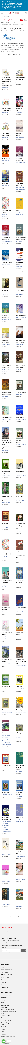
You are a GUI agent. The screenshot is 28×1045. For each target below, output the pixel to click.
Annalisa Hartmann (7, 612)
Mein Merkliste (5, 972)
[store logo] (14, 12)
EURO (25, 19)
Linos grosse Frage (7, 417)
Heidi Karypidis (20, 637)
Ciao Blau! (18, 210)
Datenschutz (4, 987)
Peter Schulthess (20, 137)
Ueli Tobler (18, 531)
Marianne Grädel (6, 854)
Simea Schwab (19, 344)
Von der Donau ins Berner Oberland (20, 767)
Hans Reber (19, 796)
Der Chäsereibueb (21, 392)
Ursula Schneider (6, 768)
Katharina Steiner (6, 419)
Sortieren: (7, 57)
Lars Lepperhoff (20, 187)
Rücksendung (4, 985)
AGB (2, 990)
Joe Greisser (5, 87)
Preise (2, 980)
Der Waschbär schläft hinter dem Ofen (21, 661)
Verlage (8, 22)
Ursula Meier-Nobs (21, 475)
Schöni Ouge (5, 792)
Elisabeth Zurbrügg (21, 419)
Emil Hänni (5, 294)
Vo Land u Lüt (6, 686)
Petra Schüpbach (20, 189)
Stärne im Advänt (20, 417)
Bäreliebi (4, 733)
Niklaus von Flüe (6, 902)
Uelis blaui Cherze (7, 262)
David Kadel (19, 112)
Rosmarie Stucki (6, 319)
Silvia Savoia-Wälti (20, 162)
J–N (12, 22)
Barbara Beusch (6, 904)
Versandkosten (5, 977)
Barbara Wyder (6, 264)
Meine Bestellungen (6, 969)
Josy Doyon (19, 241)
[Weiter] (17, 916)
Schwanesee (5, 710)
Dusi (3, 852)
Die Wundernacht (21, 608)
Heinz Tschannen (20, 856)
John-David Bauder (21, 665)
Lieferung (3, 982)
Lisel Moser (19, 266)
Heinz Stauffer (6, 527)
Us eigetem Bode (7, 765)
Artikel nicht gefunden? (7, 20)
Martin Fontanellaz (21, 317)
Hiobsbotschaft (6, 158)
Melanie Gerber (6, 637)
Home (2, 22)
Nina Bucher (5, 639)
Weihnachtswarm (21, 315)
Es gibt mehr (5, 183)
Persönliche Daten (6, 967)
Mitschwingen (19, 710)
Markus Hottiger (20, 560)
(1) (22, 271)
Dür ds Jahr (19, 686)
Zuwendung (19, 877)
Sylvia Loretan (19, 369)
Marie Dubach (19, 394)
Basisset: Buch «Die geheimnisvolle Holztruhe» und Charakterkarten (7, 81)
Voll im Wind (19, 817)
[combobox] (15, 16)
